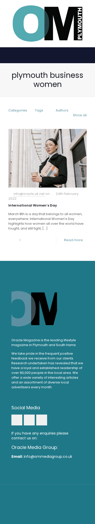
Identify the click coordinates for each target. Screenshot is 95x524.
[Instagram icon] (54, 506)
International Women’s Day (32, 205)
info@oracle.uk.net (29, 193)
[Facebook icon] (40, 506)
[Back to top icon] (47, 495)
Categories (17, 110)
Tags (39, 110)
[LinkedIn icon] (47, 506)
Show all (80, 115)
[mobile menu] (88, 10)
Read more (73, 240)
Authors (62, 110)
